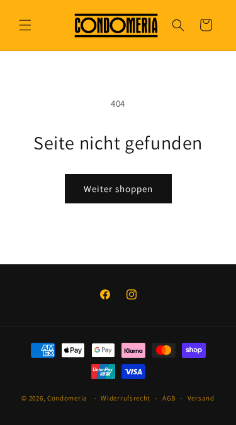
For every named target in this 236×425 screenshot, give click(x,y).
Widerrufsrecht (125, 398)
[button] (25, 25)
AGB (169, 398)
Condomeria (67, 398)
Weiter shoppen (118, 189)
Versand (201, 398)
